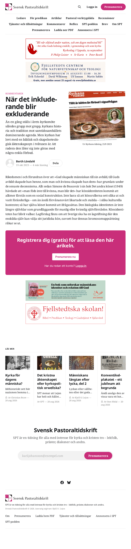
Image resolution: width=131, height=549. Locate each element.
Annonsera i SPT (88, 30)
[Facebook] (62, 482)
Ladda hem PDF (45, 516)
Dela (56, 163)
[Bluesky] (69, 482)
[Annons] (65, 49)
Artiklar (56, 18)
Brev (105, 24)
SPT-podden (90, 24)
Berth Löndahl (25, 161)
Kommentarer (56, 24)
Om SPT (117, 24)
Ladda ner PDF (64, 30)
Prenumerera (41, 30)
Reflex (73, 24)
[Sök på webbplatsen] (79, 7)
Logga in (92, 7)
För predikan (38, 18)
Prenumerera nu (65, 256)
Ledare (21, 18)
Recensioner (106, 18)
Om (7, 516)
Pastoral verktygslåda (80, 18)
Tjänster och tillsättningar (26, 24)
